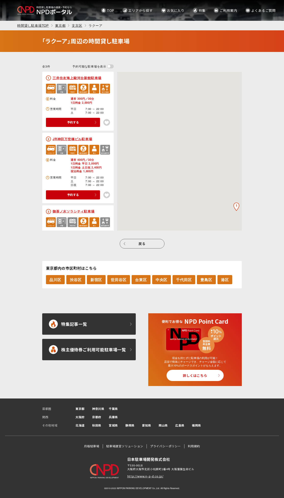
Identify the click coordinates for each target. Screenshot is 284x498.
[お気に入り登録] (106, 122)
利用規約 (194, 446)
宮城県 (113, 425)
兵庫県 (113, 417)
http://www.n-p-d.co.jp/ (145, 476)
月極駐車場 (91, 446)
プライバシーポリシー (165, 446)
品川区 (55, 279)
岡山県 (163, 425)
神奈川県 (98, 409)
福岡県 (196, 425)
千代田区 (184, 279)
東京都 (80, 409)
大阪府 (80, 417)
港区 (225, 279)
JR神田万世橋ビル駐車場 (72, 138)
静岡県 (130, 425)
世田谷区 (118, 279)
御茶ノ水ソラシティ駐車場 (74, 211)
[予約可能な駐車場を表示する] (110, 66)
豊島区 (206, 279)
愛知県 (146, 425)
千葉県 (113, 409)
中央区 (161, 279)
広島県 (179, 425)
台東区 (141, 279)
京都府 (96, 417)
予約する (73, 122)
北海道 (80, 425)
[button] (236, 207)
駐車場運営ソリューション (124, 446)
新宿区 (96, 279)
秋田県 (96, 425)
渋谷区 (75, 279)
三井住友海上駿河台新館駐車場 (77, 77)
